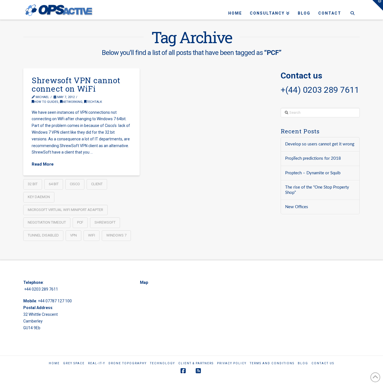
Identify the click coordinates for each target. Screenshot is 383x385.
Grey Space (74, 363)
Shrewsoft (105, 222)
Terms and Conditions (272, 363)
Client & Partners (196, 363)
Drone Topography (128, 363)
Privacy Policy (231, 363)
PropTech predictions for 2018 (313, 158)
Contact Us (323, 363)
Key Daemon (39, 197)
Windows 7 (116, 235)
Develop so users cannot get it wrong (319, 144)
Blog (303, 363)
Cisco (75, 184)
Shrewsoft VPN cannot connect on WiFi (76, 84)
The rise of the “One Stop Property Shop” (317, 190)
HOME (54, 363)
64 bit (54, 184)
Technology (162, 363)
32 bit (33, 184)
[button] (377, 5)
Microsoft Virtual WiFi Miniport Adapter (65, 210)
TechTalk (94, 102)
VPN (73, 235)
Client (97, 184)
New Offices (296, 207)
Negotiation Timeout (47, 222)
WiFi (91, 235)
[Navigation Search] (352, 10)
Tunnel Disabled (43, 235)
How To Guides (46, 102)
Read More (43, 164)
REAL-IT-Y (96, 363)
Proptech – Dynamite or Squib (312, 173)
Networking (72, 102)
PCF (80, 222)
